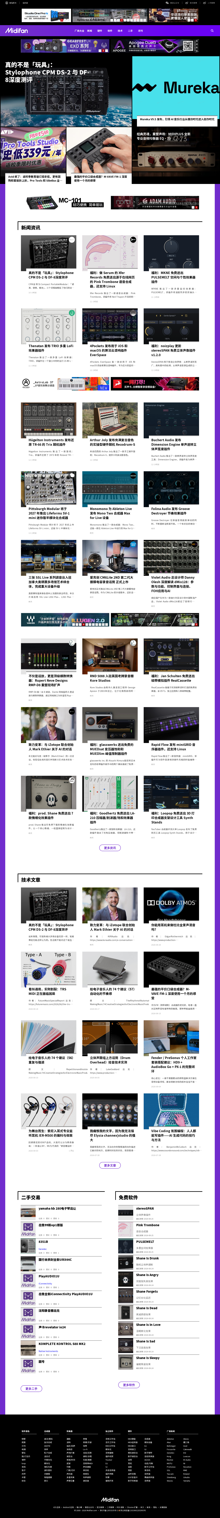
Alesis (186, 1438)
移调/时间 (71, 1459)
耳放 (130, 1470)
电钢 (24, 1449)
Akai (169, 1442)
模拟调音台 (133, 1452)
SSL (168, 1470)
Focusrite (171, 1449)
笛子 (24, 1470)
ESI (184, 1452)
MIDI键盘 (132, 1438)
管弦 (24, 1452)
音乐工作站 (110, 1442)
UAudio (186, 1477)
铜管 (24, 1438)
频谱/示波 (87, 1442)
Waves (170, 1480)
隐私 (155, 1507)
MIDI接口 (132, 1445)
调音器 (86, 1480)
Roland (186, 1473)
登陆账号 (12, 2)
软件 (110, 30)
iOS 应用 (56, 1507)
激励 (68, 1438)
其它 (46, 1480)
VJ (106, 1466)
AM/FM (47, 1445)
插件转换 (109, 1473)
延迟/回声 (71, 1445)
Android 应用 (68, 1507)
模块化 (47, 1463)
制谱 (107, 1477)
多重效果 (70, 1477)
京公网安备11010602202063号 (133, 1510)
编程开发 (109, 1480)
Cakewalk (187, 1449)
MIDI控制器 (133, 1442)
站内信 (25, 2)
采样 (46, 1449)
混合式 (47, 1456)
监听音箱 (132, 1473)
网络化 (86, 1473)
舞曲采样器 (149, 1477)
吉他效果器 (149, 1456)
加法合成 (48, 1442)
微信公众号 (174, 2)
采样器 (147, 1473)
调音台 (69, 1456)
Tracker (109, 1459)
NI (184, 1463)
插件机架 (109, 1456)
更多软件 (129, 1385)
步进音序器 (110, 1470)
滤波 (68, 1463)
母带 (85, 1445)
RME (185, 1470)
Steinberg (171, 1477)
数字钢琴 (148, 1452)
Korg (169, 1456)
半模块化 (48, 1459)
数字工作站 (149, 1466)
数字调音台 (133, 1456)
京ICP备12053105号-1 (109, 1510)
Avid (185, 1445)
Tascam (170, 1473)
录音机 (86, 1470)
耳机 (130, 1463)
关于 (142, 1507)
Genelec (170, 1452)
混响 (68, 1442)
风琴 (24, 1473)
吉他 (24, 1466)
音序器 (147, 1480)
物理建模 (48, 1477)
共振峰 (47, 1473)
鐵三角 (186, 1442)
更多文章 (110, 1165)
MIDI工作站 (110, 1445)
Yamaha (186, 1480)
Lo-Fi (85, 1449)
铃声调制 (87, 1477)
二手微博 (211, 2)
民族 (24, 1442)
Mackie (170, 1459)
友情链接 (163, 1507)
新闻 (89, 30)
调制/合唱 (87, 1456)
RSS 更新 (120, 1507)
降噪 (85, 1438)
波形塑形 (48, 1470)
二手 (130, 30)
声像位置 (70, 1480)
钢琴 (24, 1459)
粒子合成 (48, 1452)
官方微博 (193, 2)
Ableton (170, 1438)
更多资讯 (110, 848)
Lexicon (186, 1456)
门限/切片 (71, 1470)
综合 (24, 1480)
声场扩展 (70, 1452)
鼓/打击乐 (26, 1456)
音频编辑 (109, 1452)
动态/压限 (87, 1452)
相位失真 (48, 1466)
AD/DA (147, 1459)
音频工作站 (110, 1438)
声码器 (69, 1473)
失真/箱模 (87, 1459)
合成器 (147, 1438)
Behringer (171, 1445)
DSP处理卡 (133, 1477)
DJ (107, 1463)
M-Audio (187, 1459)
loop (24, 1463)
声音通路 (87, 1466)
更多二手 (31, 1388)
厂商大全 (79, 30)
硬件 (99, 30)
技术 (120, 30)
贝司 (24, 1445)
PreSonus (171, 1466)
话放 (130, 1466)
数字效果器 (133, 1480)
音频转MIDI (88, 1463)
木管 (24, 1477)
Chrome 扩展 (132, 1507)
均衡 (68, 1466)
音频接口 (132, 1449)
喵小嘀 (79, 1507)
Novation (187, 1466)
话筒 (130, 1459)
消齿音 (69, 1449)
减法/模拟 (48, 1438)
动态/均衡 (148, 1463)
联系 (148, 1507)
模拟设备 (148, 1442)
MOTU (169, 1463)
